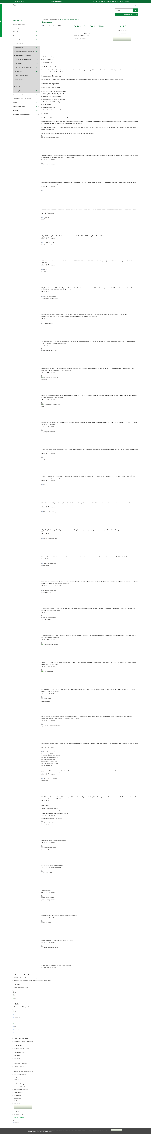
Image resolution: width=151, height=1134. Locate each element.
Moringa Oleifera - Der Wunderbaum (23, 1071)
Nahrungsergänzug (25, 47)
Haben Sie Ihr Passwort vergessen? (23, 1041)
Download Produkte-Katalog (21, 1048)
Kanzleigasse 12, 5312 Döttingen (112, 1)
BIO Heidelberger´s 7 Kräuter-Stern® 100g (52, 797)
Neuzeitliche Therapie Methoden (25, 114)
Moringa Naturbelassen (25, 24)
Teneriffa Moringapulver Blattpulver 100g (51, 770)
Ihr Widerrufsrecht (18, 1100)
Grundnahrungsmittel (25, 94)
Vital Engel (26, 91)
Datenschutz (17, 1098)
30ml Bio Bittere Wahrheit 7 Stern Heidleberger (53, 635)
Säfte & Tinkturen (25, 32)
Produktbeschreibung (48, 56)
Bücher (25, 102)
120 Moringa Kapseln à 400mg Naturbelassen (53, 341)
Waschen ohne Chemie (25, 106)
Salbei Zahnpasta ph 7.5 (47, 209)
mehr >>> (63, 157)
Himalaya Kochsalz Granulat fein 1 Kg (51, 422)
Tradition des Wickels (19, 1069)
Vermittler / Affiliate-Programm (22, 1087)
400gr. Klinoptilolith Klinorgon (48, 530)
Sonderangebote (25, 28)
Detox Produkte (26, 63)
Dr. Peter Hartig (26, 71)
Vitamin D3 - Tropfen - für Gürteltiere (50, 476)
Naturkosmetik (25, 39)
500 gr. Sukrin (45, 503)
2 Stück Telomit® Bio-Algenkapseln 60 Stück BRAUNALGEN (57, 716)
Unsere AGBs (17, 1095)
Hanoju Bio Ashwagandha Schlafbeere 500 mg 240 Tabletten (56, 314)
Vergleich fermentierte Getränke (22, 1077)
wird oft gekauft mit (48, 59)
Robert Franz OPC (26, 83)
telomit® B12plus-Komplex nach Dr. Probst (52, 395)
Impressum (17, 1103)
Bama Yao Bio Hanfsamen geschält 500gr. (52, 581)
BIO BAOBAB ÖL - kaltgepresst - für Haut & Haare (54, 689)
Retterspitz (25, 110)
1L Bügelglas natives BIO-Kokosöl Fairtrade (52, 608)
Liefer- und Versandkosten (21, 987)
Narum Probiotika (26, 79)
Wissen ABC (17, 1079)
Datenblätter (17, 1058)
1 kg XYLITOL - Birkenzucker (49, 662)
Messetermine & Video (20, 1074)
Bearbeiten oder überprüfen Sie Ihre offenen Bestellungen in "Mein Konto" (33, 980)
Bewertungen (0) (47, 62)
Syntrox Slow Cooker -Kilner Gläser (25, 98)
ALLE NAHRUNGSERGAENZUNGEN (26, 51)
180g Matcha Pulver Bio (47, 182)
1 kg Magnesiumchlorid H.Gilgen (49, 155)
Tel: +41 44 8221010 (20, 1)
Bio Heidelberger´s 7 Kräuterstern (26, 55)
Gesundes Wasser (25, 43)
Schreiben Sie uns (19, 1114)
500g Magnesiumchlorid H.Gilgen (50, 287)
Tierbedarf (25, 36)
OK (117, 1129)
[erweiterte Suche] (135, 10)
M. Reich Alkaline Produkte (26, 75)
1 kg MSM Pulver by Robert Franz (50, 236)
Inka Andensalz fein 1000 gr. (48, 368)
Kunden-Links (17, 1061)
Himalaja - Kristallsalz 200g (48, 556)
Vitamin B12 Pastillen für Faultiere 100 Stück (52, 449)
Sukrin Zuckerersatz (19, 1066)
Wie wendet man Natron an (21, 1063)
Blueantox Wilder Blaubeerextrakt (26, 59)
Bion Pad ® (17, 1055)
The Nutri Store (26, 87)
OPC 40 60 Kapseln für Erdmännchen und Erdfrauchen (55, 261)
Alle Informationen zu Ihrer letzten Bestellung (25, 977)
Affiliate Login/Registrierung (21, 1089)
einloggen (53, 815)
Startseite (45, 19)
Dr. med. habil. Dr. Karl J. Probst (26, 67)
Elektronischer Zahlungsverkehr (22, 1007)
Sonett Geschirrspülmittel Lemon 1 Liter (51, 743)
